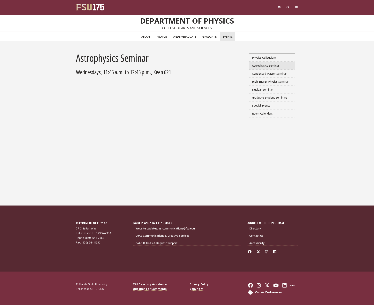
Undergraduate (184, 36)
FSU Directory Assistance (150, 284)
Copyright (197, 289)
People (161, 36)
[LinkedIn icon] (275, 252)
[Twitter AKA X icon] (259, 252)
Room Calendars (262, 113)
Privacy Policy (199, 284)
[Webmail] (279, 7)
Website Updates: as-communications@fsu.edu (165, 228)
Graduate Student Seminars (269, 97)
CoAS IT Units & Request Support (156, 243)
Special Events (261, 105)
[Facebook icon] (250, 252)
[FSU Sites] (296, 7)
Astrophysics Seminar (265, 65)
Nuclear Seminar (262, 89)
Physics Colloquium (264, 57)
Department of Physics (187, 21)
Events (228, 36)
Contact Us (256, 235)
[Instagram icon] (267, 252)
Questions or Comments (150, 289)
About (145, 36)
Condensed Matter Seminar (269, 73)
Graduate (209, 36)
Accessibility (257, 243)
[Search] (288, 7)
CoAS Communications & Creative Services (162, 235)
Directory (255, 228)
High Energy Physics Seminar (270, 81)
